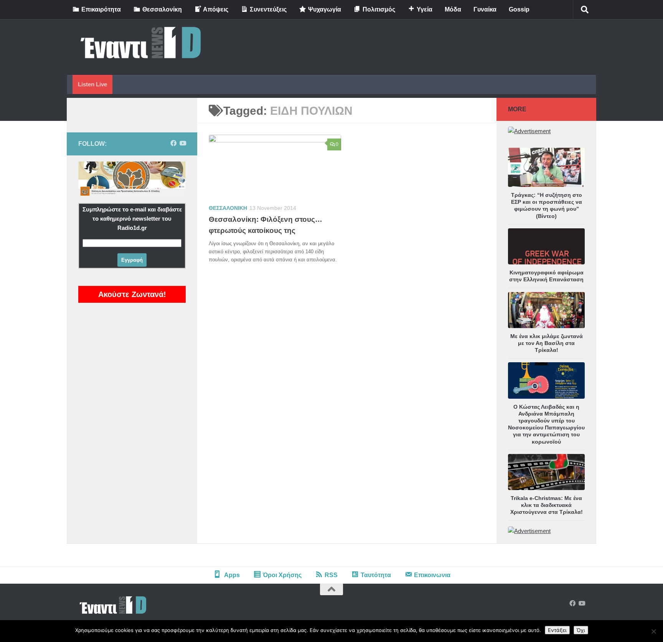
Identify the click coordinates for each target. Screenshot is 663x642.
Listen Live (92, 84)
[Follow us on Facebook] (173, 143)
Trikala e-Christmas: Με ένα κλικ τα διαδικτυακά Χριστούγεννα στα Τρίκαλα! (546, 505)
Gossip (519, 9)
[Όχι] (653, 631)
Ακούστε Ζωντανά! (132, 294)
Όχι (581, 630)
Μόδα (453, 9)
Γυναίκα (484, 9)
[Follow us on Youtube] (183, 143)
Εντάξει (557, 630)
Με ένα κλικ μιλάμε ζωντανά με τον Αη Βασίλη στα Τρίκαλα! (546, 343)
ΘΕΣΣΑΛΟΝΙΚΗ (228, 208)
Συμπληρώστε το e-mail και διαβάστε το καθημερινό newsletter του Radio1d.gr (132, 218)
